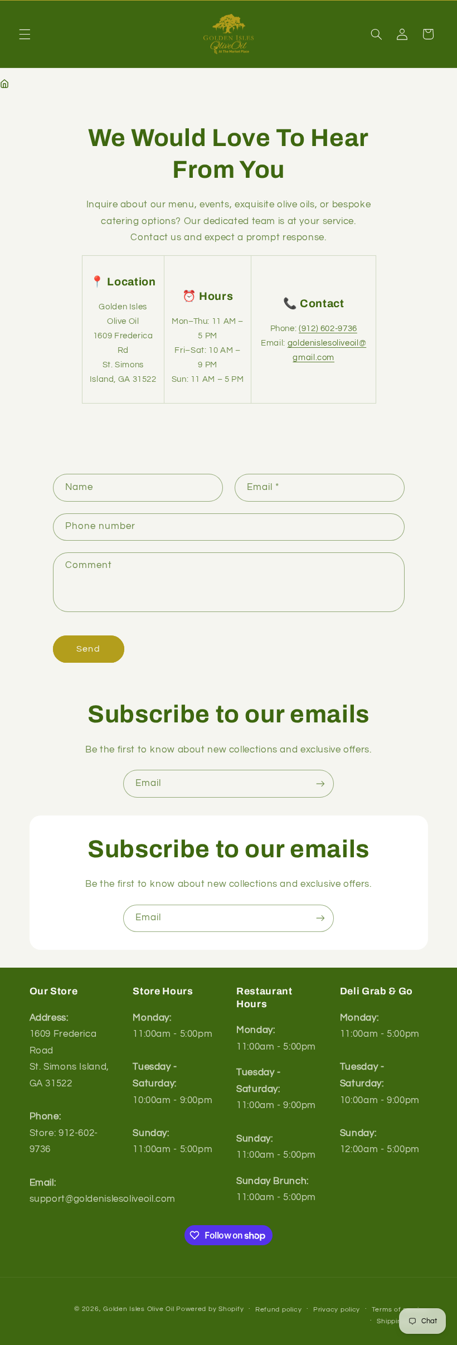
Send (88, 648)
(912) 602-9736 (328, 328)
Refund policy (278, 1310)
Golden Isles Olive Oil (138, 1309)
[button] (24, 34)
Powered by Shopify (210, 1309)
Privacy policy (336, 1310)
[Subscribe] (320, 783)
